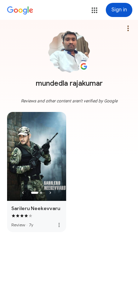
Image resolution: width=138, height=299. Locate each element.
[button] (94, 10)
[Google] (20, 10)
